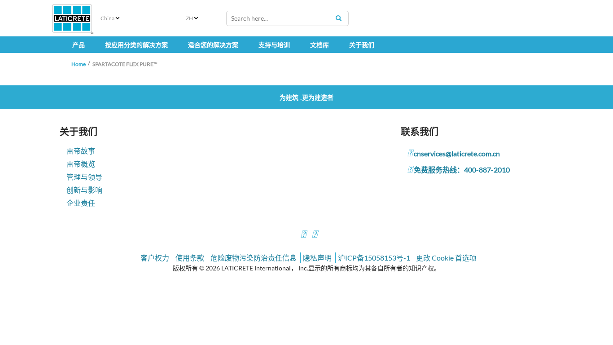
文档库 (319, 45)
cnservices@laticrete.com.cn (457, 153)
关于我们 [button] (361, 45)
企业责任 (80, 203)
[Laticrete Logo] (72, 18)
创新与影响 (84, 190)
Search (338, 18)
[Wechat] (314, 235)
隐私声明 (317, 257)
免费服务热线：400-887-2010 (462, 169)
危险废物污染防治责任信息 (253, 257)
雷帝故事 (80, 150)
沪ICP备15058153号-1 (374, 257)
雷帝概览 (80, 163)
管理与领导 (84, 176)
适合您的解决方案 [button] (213, 45)
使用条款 (189, 257)
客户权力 (154, 257)
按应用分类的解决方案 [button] (136, 45)
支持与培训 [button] (274, 45)
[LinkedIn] (303, 235)
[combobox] (287, 18)
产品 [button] (78, 45)
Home (78, 64)
